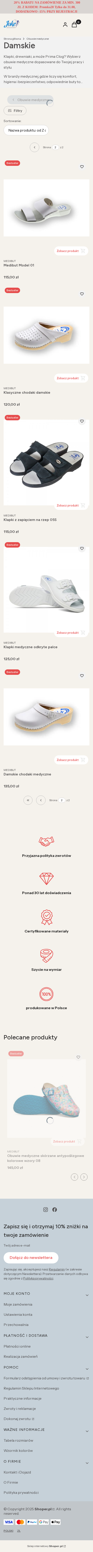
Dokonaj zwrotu (17, 1418)
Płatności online (17, 1346)
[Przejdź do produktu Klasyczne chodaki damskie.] (46, 335)
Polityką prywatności (38, 1278)
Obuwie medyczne (37, 38)
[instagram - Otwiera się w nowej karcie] (45, 1209)
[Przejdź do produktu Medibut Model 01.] (46, 208)
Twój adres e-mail (17, 1245)
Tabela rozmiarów (18, 1440)
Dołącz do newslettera (31, 1257)
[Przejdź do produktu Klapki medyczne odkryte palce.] (46, 589)
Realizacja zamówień (21, 1356)
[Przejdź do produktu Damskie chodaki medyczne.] (46, 717)
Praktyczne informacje (23, 1398)
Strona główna (12, 38)
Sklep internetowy (45, 1546)
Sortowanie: (12, 121)
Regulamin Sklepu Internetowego (31, 1388)
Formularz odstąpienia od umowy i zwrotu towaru (45, 1378)
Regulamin (57, 1269)
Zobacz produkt (68, 251)
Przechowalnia (16, 1324)
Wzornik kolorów (18, 1450)
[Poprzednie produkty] (41, 800)
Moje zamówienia (18, 1304)
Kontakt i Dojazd (17, 1472)
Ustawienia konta (18, 1314)
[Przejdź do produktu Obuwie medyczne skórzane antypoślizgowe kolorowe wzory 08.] (46, 1098)
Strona (47, 147)
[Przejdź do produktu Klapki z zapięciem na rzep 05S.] (46, 462)
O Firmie (11, 1482)
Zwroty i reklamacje (20, 1408)
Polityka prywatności (21, 1492)
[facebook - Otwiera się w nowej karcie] (54, 1209)
